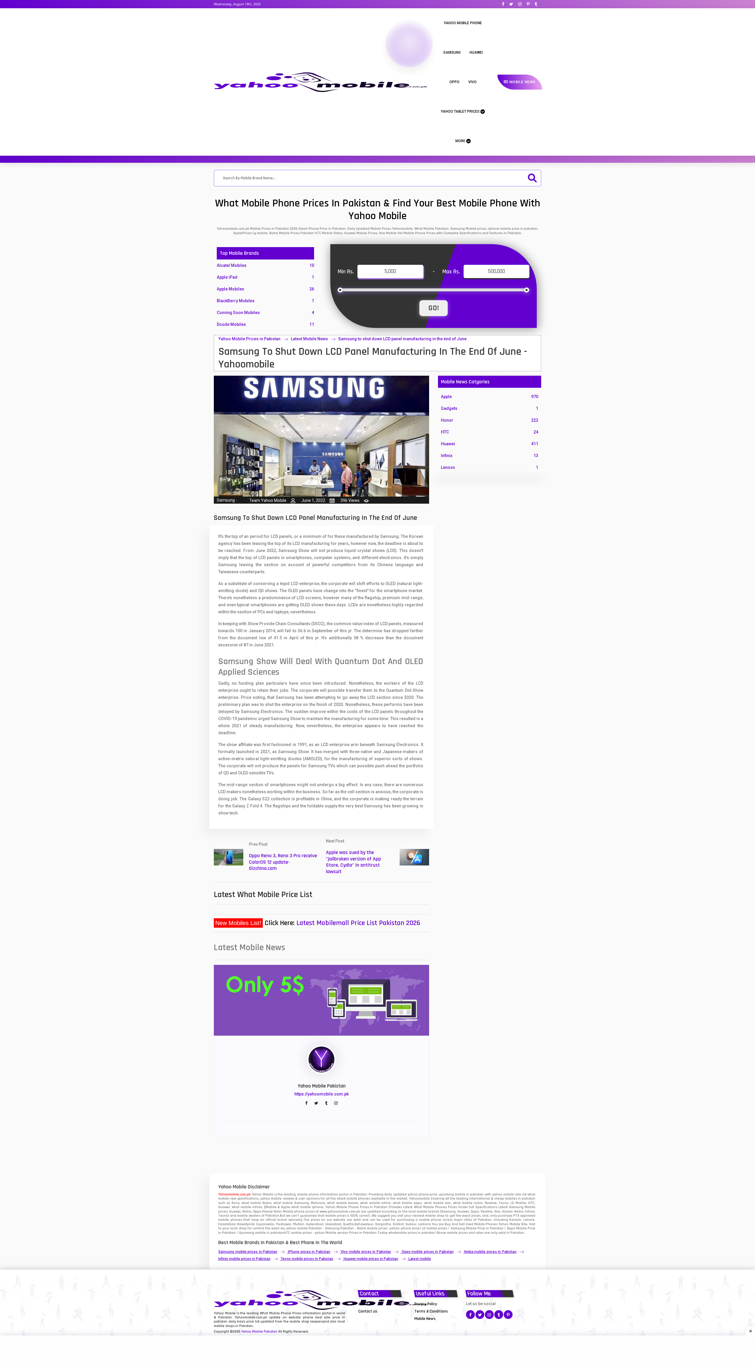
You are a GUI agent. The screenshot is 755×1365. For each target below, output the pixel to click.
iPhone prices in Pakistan (309, 1252)
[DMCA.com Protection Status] (373, 1318)
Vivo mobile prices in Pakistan (366, 1252)
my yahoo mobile (293, 1228)
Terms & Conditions (431, 1311)
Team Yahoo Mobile (267, 500)
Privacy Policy (425, 1304)
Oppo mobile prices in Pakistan (428, 1252)
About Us (366, 1304)
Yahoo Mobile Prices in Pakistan (249, 338)
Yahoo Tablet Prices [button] (460, 111)
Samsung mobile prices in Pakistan (247, 1252)
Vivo (472, 82)
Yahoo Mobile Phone (463, 23)
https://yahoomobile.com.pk (321, 1094)
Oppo (454, 82)
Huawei (476, 52)
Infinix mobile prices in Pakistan (244, 1259)
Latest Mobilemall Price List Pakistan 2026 (358, 923)
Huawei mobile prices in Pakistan (371, 1259)
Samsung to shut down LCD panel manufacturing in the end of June (402, 338)
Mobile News (522, 82)
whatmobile (397, 1233)
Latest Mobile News (309, 338)
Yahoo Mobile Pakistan (259, 1331)
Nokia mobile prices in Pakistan (490, 1252)
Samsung (452, 52)
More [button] (460, 141)
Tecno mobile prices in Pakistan (307, 1259)
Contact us (367, 1311)
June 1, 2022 (313, 500)
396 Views (350, 500)
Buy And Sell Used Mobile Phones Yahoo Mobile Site (486, 1224)
